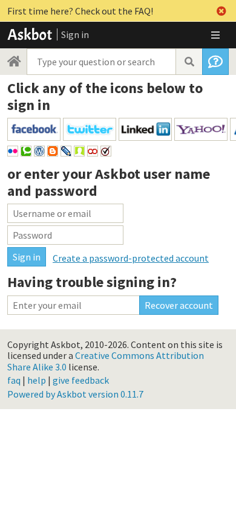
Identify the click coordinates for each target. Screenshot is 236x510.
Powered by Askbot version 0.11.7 (75, 394)
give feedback (81, 380)
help (36, 380)
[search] (188, 61)
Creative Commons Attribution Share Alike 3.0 (105, 360)
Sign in (75, 34)
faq (14, 380)
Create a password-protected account (131, 258)
